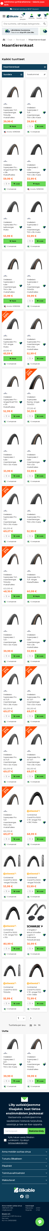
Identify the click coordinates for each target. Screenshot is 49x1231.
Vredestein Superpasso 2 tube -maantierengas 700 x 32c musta (10, 460)
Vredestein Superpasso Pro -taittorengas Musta (10, 226)
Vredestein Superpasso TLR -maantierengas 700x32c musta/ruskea (10, 580)
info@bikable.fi (7, 1210)
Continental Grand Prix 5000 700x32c (10, 989)
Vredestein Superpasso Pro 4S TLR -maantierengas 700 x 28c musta (10, 700)
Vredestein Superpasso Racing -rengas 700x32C (33, 400)
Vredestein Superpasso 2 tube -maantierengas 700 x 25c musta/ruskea (33, 641)
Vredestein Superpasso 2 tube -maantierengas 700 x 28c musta (34, 170)
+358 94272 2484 (7, 1208)
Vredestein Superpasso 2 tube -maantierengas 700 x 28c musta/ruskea (9, 286)
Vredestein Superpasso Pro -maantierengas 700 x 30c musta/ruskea (34, 344)
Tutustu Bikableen (12, 1158)
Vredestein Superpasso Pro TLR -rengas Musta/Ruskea (33, 578)
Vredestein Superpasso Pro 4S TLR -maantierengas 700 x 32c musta (10, 760)
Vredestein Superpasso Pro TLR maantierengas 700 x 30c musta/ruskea (10, 821)
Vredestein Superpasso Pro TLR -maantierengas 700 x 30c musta (10, 519)
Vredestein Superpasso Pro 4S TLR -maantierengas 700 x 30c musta (34, 700)
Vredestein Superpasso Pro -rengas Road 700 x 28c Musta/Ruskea (10, 170)
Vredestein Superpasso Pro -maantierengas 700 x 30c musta (34, 518)
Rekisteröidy (36, 1131)
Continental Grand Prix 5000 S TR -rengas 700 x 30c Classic (34, 991)
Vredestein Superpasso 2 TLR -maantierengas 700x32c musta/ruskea (33, 286)
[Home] (4, 40)
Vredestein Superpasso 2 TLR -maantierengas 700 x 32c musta (10, 640)
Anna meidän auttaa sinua (16, 1151)
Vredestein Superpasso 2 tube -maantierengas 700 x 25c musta (33, 227)
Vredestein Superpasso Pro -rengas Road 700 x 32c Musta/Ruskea (10, 402)
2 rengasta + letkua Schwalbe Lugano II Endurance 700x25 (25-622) (34, 935)
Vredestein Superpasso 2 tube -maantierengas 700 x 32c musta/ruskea (33, 461)
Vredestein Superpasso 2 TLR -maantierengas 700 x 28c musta (34, 113)
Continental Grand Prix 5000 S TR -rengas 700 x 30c (10, 933)
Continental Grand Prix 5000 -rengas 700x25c (34, 880)
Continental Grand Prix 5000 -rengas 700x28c (10, 880)
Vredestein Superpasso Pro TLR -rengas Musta (10, 343)
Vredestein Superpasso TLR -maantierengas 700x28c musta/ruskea (10, 113)
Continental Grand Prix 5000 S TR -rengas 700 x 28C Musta (34, 818)
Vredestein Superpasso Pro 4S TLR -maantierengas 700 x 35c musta (33, 760)
